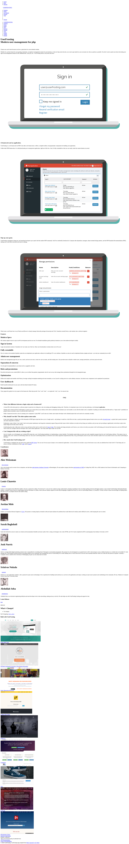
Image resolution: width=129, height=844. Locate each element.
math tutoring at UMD (78, 467)
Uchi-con (3, 810)
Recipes (5, 4)
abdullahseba (5, 593)
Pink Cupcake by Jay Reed (33, 842)
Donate (5, 19)
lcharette (4, 486)
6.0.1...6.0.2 (11, 614)
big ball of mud (106, 419)
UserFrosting (7, 7)
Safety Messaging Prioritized (7, 690)
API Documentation (5, 840)
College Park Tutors (5, 714)
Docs (5, 3)
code (23, 444)
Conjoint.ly (3, 762)
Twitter (5, 34)
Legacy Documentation (6, 841)
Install (5, 1)
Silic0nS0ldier (5, 509)
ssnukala (4, 572)
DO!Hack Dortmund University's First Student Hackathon (14, 666)
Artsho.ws (3, 738)
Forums (5, 14)
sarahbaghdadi (5, 529)
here (49, 427)
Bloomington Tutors (5, 834)
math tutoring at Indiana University (40, 467)
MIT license (34, 442)
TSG (2, 786)
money (29, 444)
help (52, 427)
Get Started (6, 13)
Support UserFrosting (6, 836)
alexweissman (5, 465)
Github (5, 33)
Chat (5, 15)
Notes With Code (5, 642)
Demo (5, 11)
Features (6, 10)
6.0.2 (2, 602)
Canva (22, 511)
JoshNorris (4, 549)
